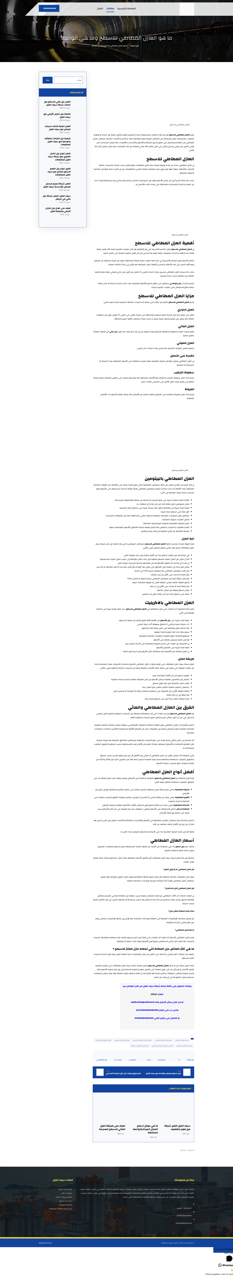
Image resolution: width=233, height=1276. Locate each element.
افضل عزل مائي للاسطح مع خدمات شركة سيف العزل (57, 103)
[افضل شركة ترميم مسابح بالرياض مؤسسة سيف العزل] (78, 187)
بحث (47, 80)
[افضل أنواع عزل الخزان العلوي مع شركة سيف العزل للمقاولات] (78, 157)
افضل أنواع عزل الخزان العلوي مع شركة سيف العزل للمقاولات (59, 157)
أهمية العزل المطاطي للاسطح (142, 1040)
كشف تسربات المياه (64, 1197)
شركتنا (154, 994)
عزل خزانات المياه (65, 1189)
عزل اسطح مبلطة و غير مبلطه (60, 1208)
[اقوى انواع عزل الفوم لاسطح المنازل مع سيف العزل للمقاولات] (78, 172)
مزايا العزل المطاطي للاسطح (139, 1045)
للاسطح (129, 609)
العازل (186, 302)
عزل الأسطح (165, 620)
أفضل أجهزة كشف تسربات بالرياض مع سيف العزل (58, 127)
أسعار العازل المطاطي (182, 1040)
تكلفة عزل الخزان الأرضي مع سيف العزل (57, 115)
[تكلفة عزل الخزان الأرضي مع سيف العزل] (78, 117)
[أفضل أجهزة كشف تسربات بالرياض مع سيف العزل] (78, 129)
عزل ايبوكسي (175, 283)
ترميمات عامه (66, 1193)
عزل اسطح (180, 846)
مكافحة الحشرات (65, 1204)
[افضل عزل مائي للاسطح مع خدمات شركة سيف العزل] (78, 105)
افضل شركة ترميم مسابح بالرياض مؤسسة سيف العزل (57, 185)
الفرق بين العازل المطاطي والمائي (162, 1045)
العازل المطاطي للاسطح (122, 1040)
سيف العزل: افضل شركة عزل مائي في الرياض (57, 197)
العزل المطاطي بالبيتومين (184, 1045)
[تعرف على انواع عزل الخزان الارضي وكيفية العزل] (78, 211)
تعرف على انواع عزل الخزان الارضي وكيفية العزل (58, 209)
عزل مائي (113, 331)
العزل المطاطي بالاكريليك (103, 1040)
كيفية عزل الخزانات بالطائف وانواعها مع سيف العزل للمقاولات (57, 141)
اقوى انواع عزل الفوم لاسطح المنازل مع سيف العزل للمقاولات (59, 172)
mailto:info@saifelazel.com (145, 1002)
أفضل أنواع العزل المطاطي (163, 1040)
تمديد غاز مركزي (65, 1201)
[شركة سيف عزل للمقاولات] (187, 9)
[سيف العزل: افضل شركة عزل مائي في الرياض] (78, 199)
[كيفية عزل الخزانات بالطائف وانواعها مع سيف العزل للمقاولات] (78, 142)
